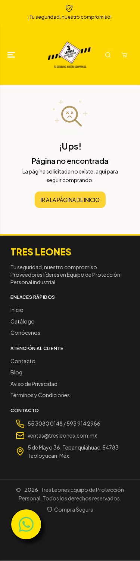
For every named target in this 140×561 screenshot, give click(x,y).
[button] (11, 55)
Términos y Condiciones (40, 395)
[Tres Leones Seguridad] (70, 54)
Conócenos (25, 332)
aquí (101, 171)
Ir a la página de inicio (70, 199)
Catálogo (22, 321)
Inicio (17, 309)
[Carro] (124, 55)
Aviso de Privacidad (33, 383)
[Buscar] (108, 55)
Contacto (22, 361)
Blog (16, 372)
